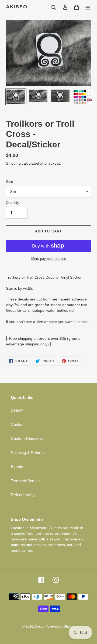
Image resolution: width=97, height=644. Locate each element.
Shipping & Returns (28, 452)
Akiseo (16, 6)
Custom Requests (27, 438)
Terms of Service (26, 481)
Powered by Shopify (60, 626)
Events (17, 466)
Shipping (13, 163)
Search (17, 410)
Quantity (12, 203)
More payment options (48, 259)
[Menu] (87, 7)
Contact (18, 424)
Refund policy (23, 495)
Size (9, 182)
